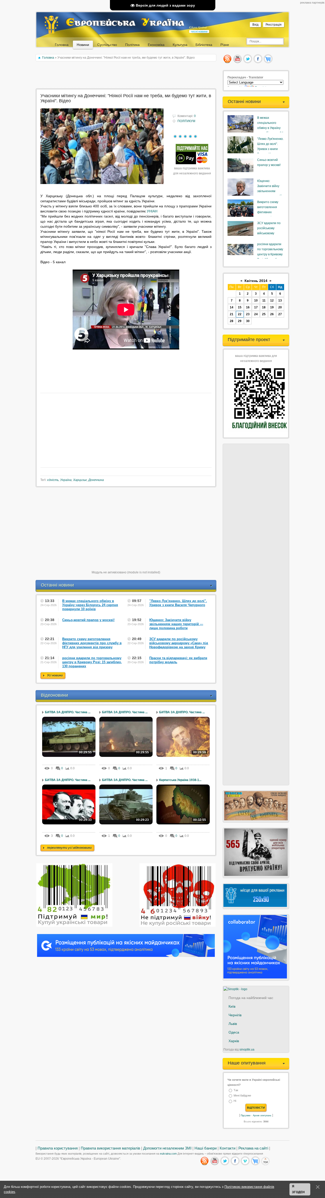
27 (280, 314)
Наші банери (205, 1148)
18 (264, 307)
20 (280, 307)
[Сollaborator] (126, 956)
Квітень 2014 (256, 281)
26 (272, 314)
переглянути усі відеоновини (69, 848)
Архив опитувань (262, 1115)
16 (248, 307)
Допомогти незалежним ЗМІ (167, 1148)
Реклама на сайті (253, 1148)
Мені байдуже (242, 1095)
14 (231, 307)
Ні (235, 1101)
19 (272, 307)
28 (231, 321)
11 (264, 300)
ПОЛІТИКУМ (186, 121)
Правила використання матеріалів (110, 1148)
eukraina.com (168, 1153)
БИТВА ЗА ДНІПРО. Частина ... (67, 712)
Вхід (255, 24)
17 (256, 307)
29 (239, 321)
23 (248, 314)
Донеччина (96, 480)
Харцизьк (80, 480)
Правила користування (58, 1148)
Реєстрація (274, 24)
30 (248, 321)
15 (239, 307)
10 (256, 300)
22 (239, 314)
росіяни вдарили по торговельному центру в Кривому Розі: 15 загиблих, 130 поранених (270, 254)
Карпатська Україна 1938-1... (180, 780)
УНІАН (152, 211)
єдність (53, 480)
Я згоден (298, 1189)
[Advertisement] (126, 75)
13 (280, 300)
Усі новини (55, 675)
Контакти (227, 1148)
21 (231, 314)
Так (236, 1090)
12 (272, 300)
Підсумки (245, 1115)
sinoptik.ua (246, 1049)
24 (256, 314)
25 (264, 314)
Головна (48, 57)
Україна (66, 480)
